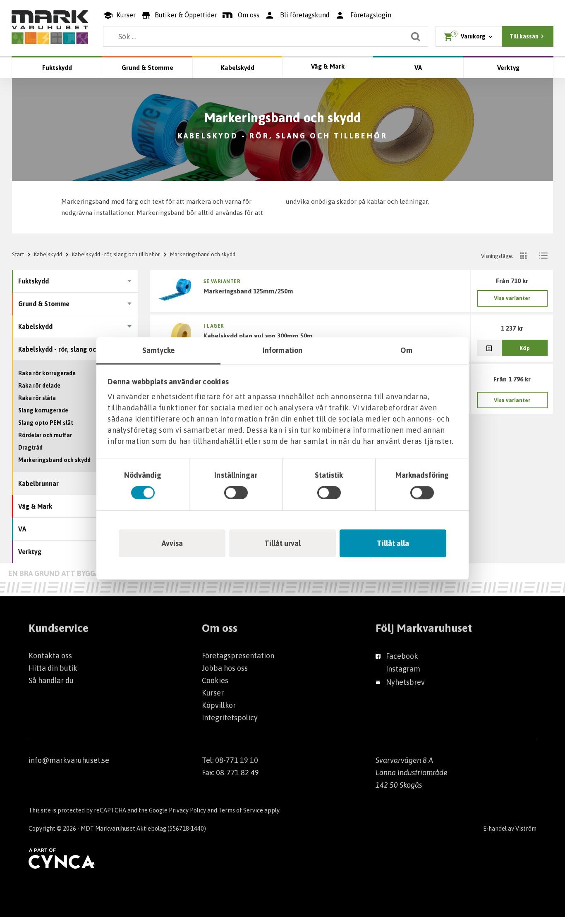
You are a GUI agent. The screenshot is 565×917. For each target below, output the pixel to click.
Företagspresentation (238, 655)
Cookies (215, 680)
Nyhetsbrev (405, 682)
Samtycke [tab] (158, 350)
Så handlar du (51, 680)
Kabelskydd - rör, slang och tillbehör (116, 254)
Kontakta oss (50, 655)
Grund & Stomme (147, 67)
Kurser (213, 692)
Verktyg (508, 67)
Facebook (402, 656)
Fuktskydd (57, 67)
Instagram (403, 669)
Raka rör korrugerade (47, 373)
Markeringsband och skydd (54, 460)
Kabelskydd (237, 67)
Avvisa (172, 543)
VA (418, 67)
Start (18, 254)
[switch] (236, 492)
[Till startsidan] (50, 27)
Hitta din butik (53, 668)
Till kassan (524, 36)
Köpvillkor (219, 705)
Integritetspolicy (230, 717)
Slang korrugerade (43, 410)
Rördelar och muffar (45, 435)
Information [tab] (282, 350)
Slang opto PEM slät (45, 422)
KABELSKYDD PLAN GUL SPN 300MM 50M (258, 335)
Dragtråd (30, 447)
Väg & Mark (328, 66)
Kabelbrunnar (38, 483)
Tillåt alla (393, 543)
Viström (525, 828)
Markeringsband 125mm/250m (248, 291)
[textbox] (265, 36)
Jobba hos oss (225, 668)
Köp (525, 348)
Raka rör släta (37, 398)
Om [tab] (406, 350)
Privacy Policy (187, 810)
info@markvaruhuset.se (69, 760)
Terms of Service (240, 810)
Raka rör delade (39, 385)
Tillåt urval (282, 543)
